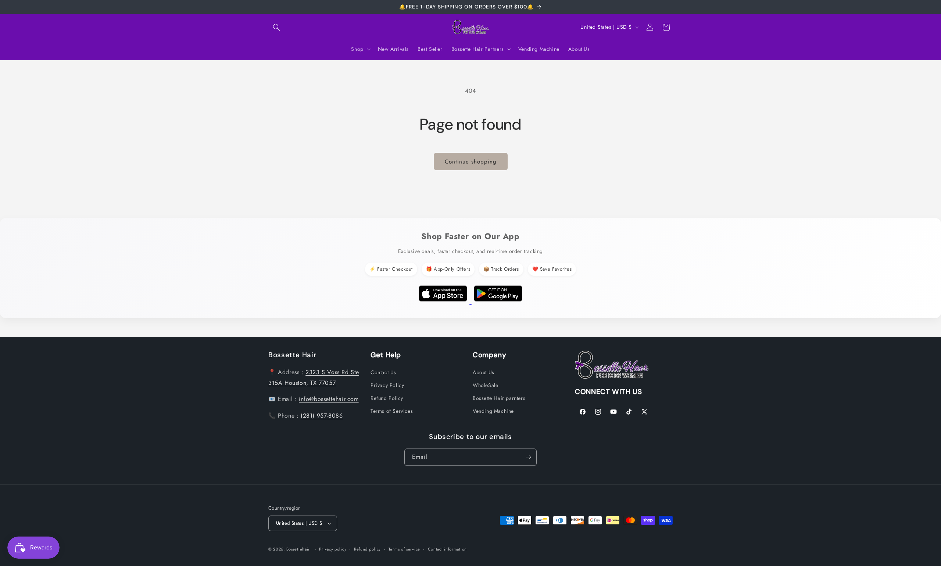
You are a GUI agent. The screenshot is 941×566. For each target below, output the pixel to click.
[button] (276, 27)
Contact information (447, 549)
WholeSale (485, 385)
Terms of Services (392, 411)
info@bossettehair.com (329, 399)
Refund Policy (387, 398)
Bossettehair (298, 549)
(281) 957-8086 (322, 415)
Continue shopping (471, 162)
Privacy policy (332, 549)
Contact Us (383, 372)
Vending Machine (493, 411)
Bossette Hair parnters (499, 398)
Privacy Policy (387, 385)
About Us (483, 372)
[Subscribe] (528, 457)
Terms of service (404, 549)
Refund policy (367, 549)
